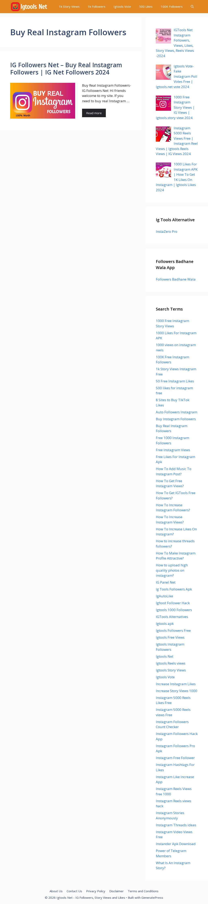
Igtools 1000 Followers (174, 609)
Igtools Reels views (170, 663)
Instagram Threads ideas (176, 825)
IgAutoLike (164, 596)
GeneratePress (152, 897)
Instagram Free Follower (175, 757)
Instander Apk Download (176, 843)
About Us (56, 891)
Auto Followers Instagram (176, 412)
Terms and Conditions (143, 891)
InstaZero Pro (166, 231)
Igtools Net (164, 656)
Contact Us (74, 891)
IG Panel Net (166, 582)
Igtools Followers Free (173, 630)
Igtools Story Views (171, 670)
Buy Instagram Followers (176, 419)
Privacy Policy (95, 891)
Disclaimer (116, 891)
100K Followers (172, 6)
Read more (94, 113)
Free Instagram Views (173, 450)
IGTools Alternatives (172, 616)
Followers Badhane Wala (176, 279)
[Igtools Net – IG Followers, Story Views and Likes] (29, 6)
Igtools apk (165, 623)
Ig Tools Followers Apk (174, 589)
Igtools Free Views (170, 637)
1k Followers (96, 6)
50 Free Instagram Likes (175, 381)
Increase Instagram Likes (176, 684)
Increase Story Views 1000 (176, 690)
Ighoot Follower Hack (173, 603)
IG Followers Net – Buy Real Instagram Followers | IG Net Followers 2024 (66, 68)
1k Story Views (69, 6)
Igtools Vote (122, 6)
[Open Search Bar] (192, 6)
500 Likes (146, 6)
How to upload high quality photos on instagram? (172, 570)
